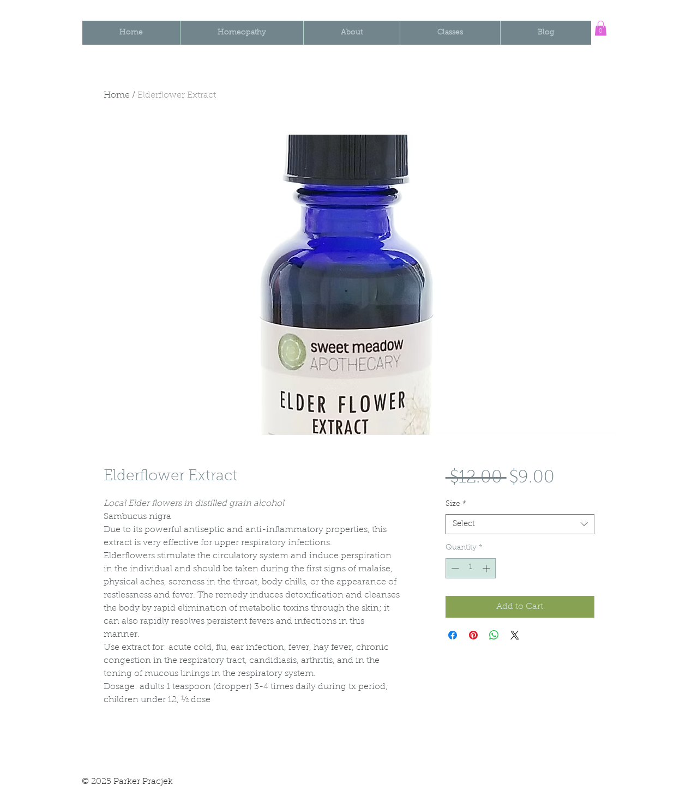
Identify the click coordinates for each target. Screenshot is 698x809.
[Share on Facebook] (452, 635)
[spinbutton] (470, 568)
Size (456, 504)
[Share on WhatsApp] (494, 635)
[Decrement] (454, 568)
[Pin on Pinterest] (473, 635)
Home (117, 95)
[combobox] (520, 524)
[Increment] (487, 568)
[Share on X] (514, 635)
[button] (600, 28)
